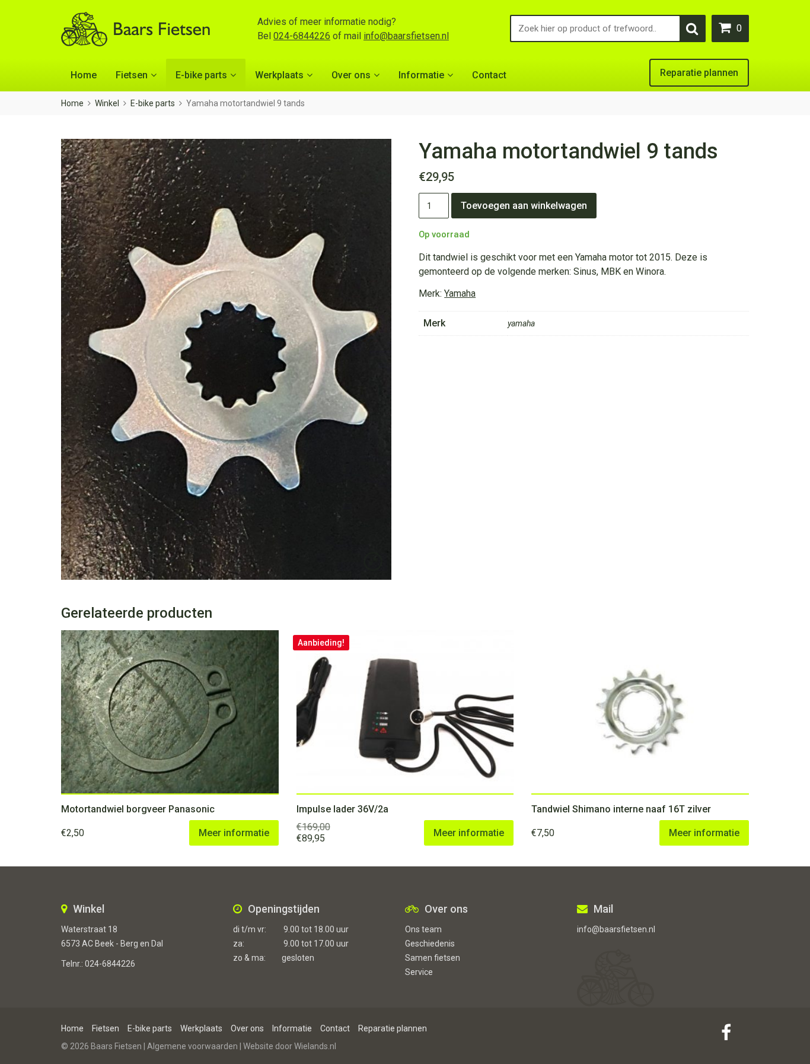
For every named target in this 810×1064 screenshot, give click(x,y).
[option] (226, 359)
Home (84, 75)
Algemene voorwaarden (192, 1046)
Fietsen (132, 75)
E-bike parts (201, 75)
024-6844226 (301, 36)
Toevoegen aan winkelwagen (524, 205)
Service (419, 972)
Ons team (423, 929)
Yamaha (460, 293)
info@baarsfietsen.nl (406, 36)
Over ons (351, 75)
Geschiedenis (430, 943)
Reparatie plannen (699, 72)
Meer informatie (234, 833)
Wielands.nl (315, 1046)
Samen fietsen (432, 958)
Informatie (421, 75)
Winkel (107, 103)
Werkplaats (279, 75)
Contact (489, 75)
